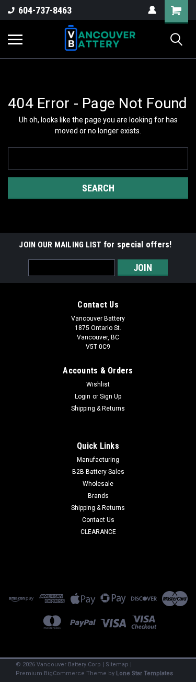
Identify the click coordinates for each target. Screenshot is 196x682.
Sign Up (110, 396)
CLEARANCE (98, 532)
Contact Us (98, 520)
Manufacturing (98, 459)
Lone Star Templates (144, 673)
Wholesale (98, 483)
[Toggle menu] (15, 39)
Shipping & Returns (98, 408)
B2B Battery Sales (98, 471)
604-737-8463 (45, 10)
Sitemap (117, 664)
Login (82, 396)
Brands (98, 495)
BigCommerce (64, 673)
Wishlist (98, 384)
